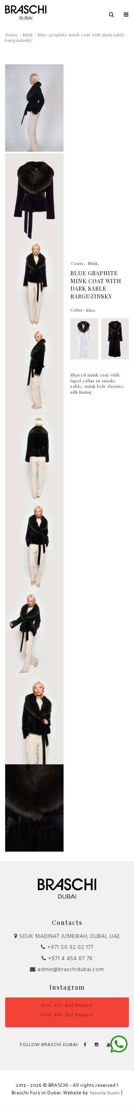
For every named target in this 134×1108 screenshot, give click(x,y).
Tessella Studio (104, 1093)
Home (11, 34)
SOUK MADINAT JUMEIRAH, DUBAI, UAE (69, 936)
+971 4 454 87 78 (69, 958)
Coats (77, 263)
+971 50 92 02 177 (69, 947)
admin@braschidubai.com (70, 969)
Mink (28, 34)
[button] (126, 13)
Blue (91, 310)
